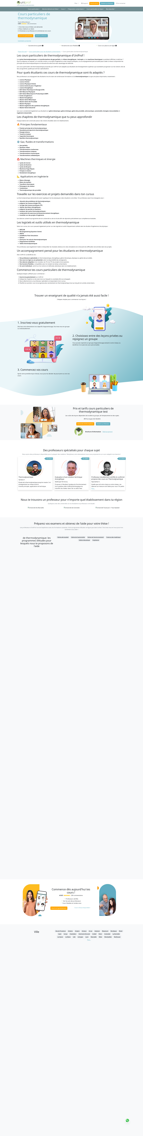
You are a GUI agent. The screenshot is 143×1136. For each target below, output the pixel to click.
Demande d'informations (85, 424)
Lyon (86, 943)
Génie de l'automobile (78, 544)
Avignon (97, 938)
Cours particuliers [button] (33, 9)
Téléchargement (107, 432)
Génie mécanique (84, 547)
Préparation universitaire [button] (76, 9)
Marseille (93, 943)
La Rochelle (116, 941)
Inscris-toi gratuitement (25, 35)
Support (85, 3)
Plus (76, 3)
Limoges (80, 943)
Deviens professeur (107, 3)
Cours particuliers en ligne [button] (95, 9)
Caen (59, 941)
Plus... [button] (93, 488)
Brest (120, 938)
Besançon (105, 938)
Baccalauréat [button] (110, 9)
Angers (77, 938)
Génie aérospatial (62, 544)
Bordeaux (114, 938)
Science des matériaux (113, 544)
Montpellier (108, 943)
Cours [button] (63, 9)
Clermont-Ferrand (84, 941)
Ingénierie (96, 547)
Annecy (84, 938)
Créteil (94, 941)
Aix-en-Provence (61, 938)
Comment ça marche (24, 41)
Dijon (100, 941)
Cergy (65, 941)
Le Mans (68, 943)
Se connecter (121, 3)
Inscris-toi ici (94, 3)
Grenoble (107, 941)
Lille (74, 943)
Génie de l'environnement (96, 544)
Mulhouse (117, 943)
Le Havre (60, 943)
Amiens (70, 938)
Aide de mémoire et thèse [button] (50, 9)
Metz (100, 943)
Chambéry (73, 941)
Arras (90, 938)
